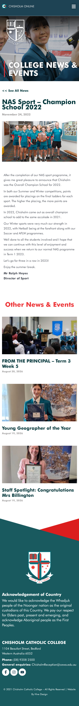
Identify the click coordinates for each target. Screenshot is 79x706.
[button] (73, 6)
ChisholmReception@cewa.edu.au (54, 664)
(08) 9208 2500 (24, 659)
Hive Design (41, 694)
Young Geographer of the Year (36, 428)
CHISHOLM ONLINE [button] (21, 6)
